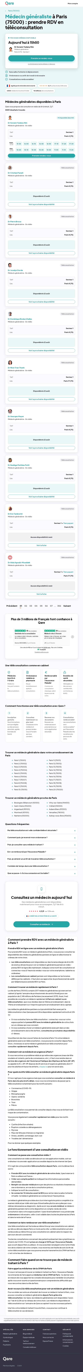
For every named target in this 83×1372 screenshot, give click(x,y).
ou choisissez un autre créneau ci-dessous (41, 64)
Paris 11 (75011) (55, 760)
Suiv (67, 606)
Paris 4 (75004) (20, 770)
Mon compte (73, 3)
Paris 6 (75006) (20, 776)
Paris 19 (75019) (55, 786)
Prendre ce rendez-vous (41, 58)
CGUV (19, 1366)
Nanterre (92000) (21, 816)
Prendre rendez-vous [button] (41, 155)
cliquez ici (43, 1066)
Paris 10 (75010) (20, 789)
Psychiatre (7, 1345)
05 (41, 606)
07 (51, 606)
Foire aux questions (49, 1334)
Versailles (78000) (56, 812)
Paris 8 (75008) (20, 783)
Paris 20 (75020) (56, 789)
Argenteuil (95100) (22, 809)
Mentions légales (9, 1366)
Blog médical (27, 1334)
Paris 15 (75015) (55, 773)
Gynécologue (8, 1337)
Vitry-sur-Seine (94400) (59, 803)
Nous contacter (48, 1337)
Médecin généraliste (10, 1334)
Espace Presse (48, 1341)
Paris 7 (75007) (20, 780)
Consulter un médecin (40, 924)
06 (46, 606)
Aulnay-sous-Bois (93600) (60, 816)
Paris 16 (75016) (55, 776)
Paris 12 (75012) (55, 763)
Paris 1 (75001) (20, 760)
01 (21, 606)
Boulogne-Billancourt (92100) (26, 803)
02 (25, 606)
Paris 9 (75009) (20, 786)
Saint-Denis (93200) (22, 806)
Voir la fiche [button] (41, 545)
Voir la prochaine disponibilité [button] (41, 204)
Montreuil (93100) (21, 812)
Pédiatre (6, 1341)
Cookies (66, 1346)
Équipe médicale (28, 1337)
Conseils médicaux (29, 1347)
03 (31, 606)
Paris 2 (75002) (20, 763)
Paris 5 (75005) (20, 773)
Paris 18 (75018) (55, 783)
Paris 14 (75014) (55, 770)
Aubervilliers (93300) (58, 809)
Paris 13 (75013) (55, 767)
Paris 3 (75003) (20, 767)
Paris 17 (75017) (55, 780)
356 (59, 606)
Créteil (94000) (55, 806)
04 (36, 606)
